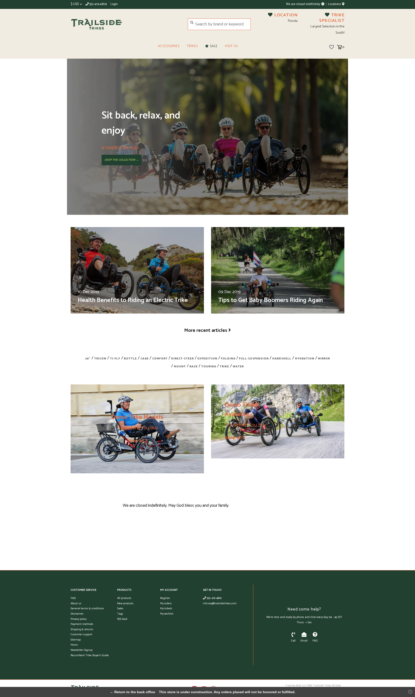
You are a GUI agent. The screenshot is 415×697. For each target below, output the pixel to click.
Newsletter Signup (81, 650)
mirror (324, 358)
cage (144, 358)
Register (165, 598)
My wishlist (166, 613)
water (238, 366)
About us (76, 603)
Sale (213, 46)
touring (208, 366)
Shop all (135, 441)
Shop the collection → (121, 160)
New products (125, 603)
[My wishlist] (331, 46)
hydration (304, 358)
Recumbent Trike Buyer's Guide (90, 655)
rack (193, 366)
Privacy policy (78, 619)
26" (88, 358)
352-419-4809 (213, 598)
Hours (74, 644)
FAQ (73, 598)
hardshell (281, 358)
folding (228, 358)
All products (124, 598)
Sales (120, 608)
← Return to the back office (132, 692)
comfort (160, 358)
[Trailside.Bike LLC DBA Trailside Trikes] (126, 24)
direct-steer (182, 358)
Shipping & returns (82, 629)
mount (180, 366)
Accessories (169, 46)
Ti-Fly (115, 358)
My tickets (166, 608)
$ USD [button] (75, 4)
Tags (120, 613)
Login (114, 4)
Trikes (192, 46)
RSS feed (122, 619)
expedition (207, 358)
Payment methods (82, 624)
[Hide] (410, 692)
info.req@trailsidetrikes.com (220, 603)
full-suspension (254, 358)
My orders (166, 603)
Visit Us (231, 46)
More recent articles (205, 330)
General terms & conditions (87, 608)
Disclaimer (77, 613)
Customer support (81, 634)
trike (224, 366)
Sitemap (76, 639)
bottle (130, 358)
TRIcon (100, 358)
